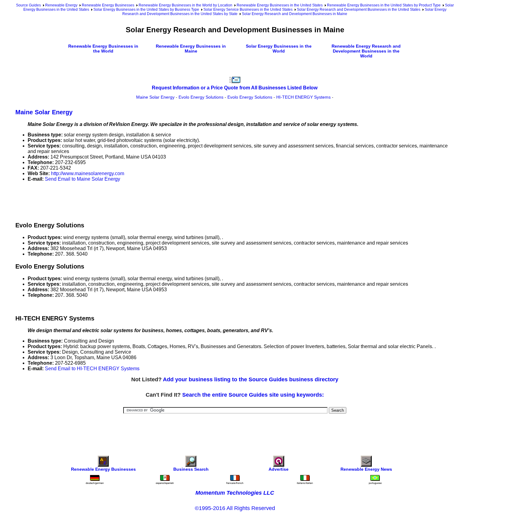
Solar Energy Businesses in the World (279, 48)
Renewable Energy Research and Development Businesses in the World (366, 51)
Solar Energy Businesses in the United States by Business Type (146, 9)
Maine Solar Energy (155, 97)
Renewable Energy (61, 5)
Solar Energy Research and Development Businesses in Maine (294, 14)
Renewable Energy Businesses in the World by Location (185, 5)
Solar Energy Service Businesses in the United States (248, 9)
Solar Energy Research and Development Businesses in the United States (358, 9)
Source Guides (28, 5)
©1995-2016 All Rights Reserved (235, 508)
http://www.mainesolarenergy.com (87, 173)
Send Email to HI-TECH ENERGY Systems (92, 368)
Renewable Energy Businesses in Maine (191, 48)
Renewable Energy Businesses (108, 5)
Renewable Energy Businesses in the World (103, 48)
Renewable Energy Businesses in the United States (280, 5)
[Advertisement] (127, 200)
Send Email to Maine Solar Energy (82, 179)
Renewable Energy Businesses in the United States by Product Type (384, 5)
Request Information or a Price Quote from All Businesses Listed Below (234, 87)
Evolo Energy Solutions (201, 97)
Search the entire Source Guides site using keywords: (253, 395)
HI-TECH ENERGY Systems (303, 97)
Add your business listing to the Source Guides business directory (250, 379)
